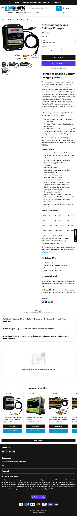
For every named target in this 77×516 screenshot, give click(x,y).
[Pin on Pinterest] (52, 301)
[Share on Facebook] (43, 301)
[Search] (59, 8)
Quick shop (12, 426)
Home (4, 20)
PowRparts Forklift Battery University (14, 462)
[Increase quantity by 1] (59, 50)
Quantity (44, 46)
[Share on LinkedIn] (49, 301)
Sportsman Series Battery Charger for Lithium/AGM (58, 418)
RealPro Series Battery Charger (34, 418)
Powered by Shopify (39, 512)
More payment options (58, 68)
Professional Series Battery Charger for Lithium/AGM (12, 418)
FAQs (3, 465)
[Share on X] (46, 301)
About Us (67, 290)
